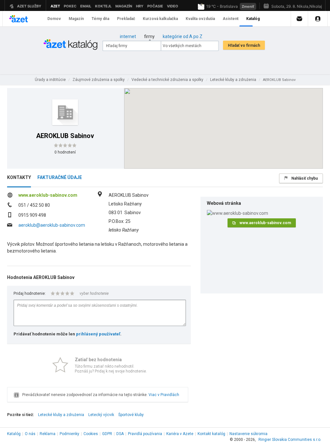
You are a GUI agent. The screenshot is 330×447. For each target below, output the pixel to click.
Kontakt (211, 434)
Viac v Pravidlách (164, 394)
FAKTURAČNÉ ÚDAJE (59, 177)
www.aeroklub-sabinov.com (47, 195)
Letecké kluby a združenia (61, 414)
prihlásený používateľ (98, 334)
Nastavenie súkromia (248, 434)
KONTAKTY (19, 177)
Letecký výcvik (101, 414)
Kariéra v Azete (179, 434)
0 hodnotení (65, 152)
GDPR (107, 434)
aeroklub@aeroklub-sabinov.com (51, 225)
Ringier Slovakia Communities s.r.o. (289, 439)
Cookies (90, 434)
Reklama (47, 434)
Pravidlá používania (145, 434)
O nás (30, 434)
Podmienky (69, 434)
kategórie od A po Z (182, 36)
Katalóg (14, 434)
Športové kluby (131, 414)
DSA (120, 434)
